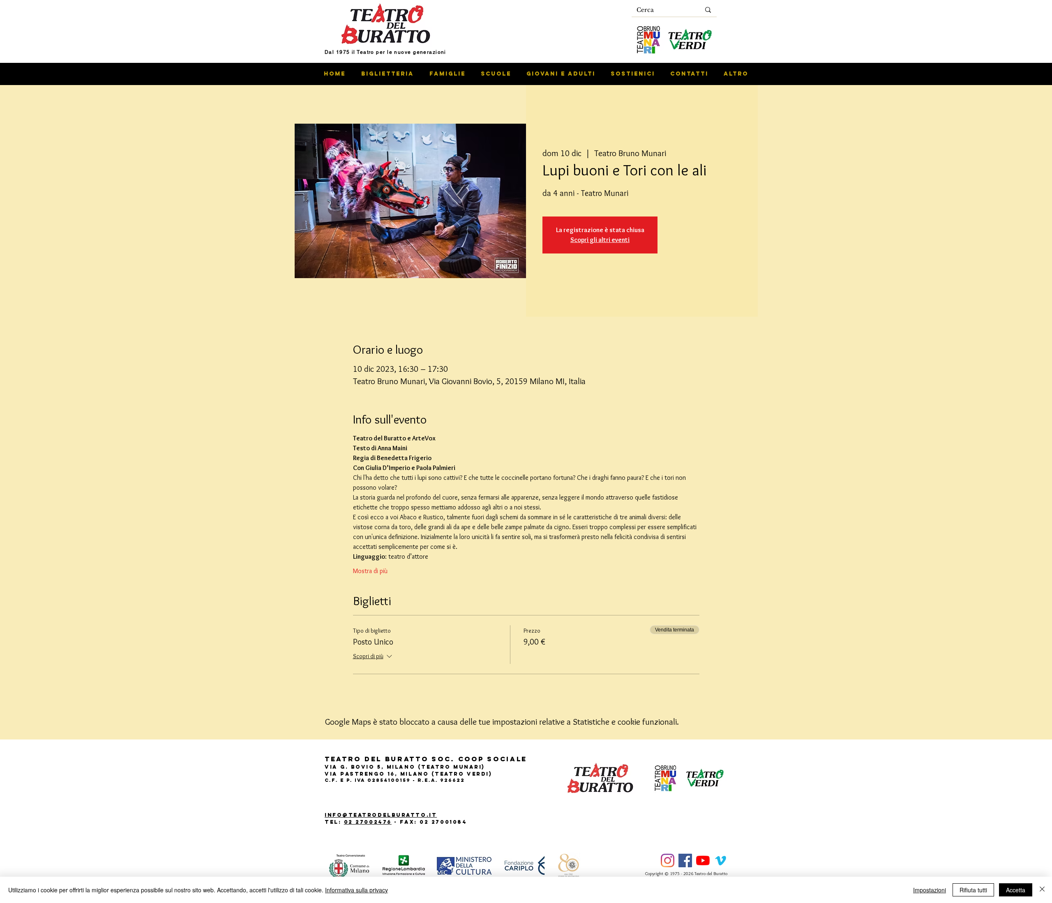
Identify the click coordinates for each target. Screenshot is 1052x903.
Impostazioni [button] (929, 890)
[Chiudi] (1042, 889)
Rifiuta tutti (973, 890)
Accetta (1015, 890)
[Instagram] (667, 860)
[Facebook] (685, 860)
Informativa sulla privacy (356, 890)
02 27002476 (368, 822)
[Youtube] (703, 860)
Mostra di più (370, 571)
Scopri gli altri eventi (600, 240)
